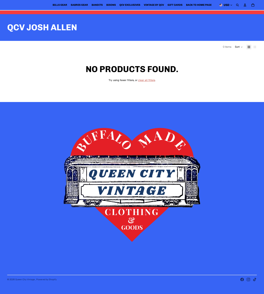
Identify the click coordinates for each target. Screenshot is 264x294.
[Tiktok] (255, 279)
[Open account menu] (245, 5)
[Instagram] (248, 279)
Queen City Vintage (25, 279)
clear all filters (146, 80)
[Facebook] (242, 279)
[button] (239, 47)
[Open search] (237, 5)
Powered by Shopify (46, 279)
